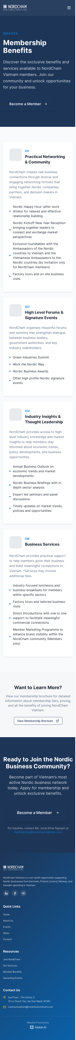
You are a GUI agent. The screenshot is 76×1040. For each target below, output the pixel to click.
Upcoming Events (12, 977)
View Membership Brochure (35, 720)
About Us (8, 920)
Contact (7, 939)
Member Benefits (12, 971)
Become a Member (25, 104)
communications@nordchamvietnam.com (30, 1006)
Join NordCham (11, 959)
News (6, 933)
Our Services (10, 965)
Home (6, 914)
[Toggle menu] (69, 8)
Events (7, 926)
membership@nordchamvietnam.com (38, 832)
